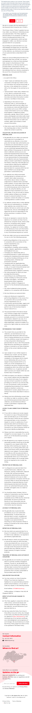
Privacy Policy (23, 686)
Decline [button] (19, 21)
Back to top (7, 703)
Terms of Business (9, 688)
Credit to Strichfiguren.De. (18, 697)
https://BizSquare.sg (19, 616)
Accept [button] (12, 21)
